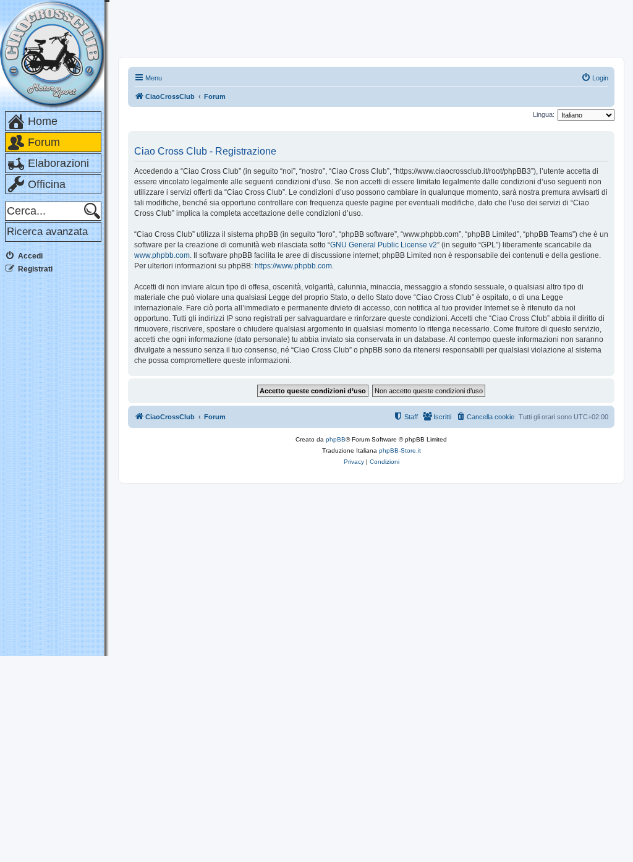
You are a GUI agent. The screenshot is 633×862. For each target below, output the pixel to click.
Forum (44, 142)
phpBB (336, 439)
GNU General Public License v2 (383, 245)
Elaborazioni (58, 163)
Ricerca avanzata (47, 231)
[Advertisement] (54, 469)
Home (42, 121)
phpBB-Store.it (400, 450)
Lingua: (543, 114)
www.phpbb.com (162, 255)
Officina (47, 184)
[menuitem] (594, 77)
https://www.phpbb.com (293, 266)
